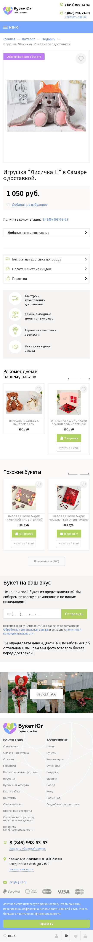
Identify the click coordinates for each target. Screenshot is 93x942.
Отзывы (8, 759)
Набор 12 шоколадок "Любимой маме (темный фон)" (24, 518)
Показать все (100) (46, 561)
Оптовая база (12, 804)
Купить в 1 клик (69, 448)
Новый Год (53, 797)
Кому (49, 791)
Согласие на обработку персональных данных (19, 819)
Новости (9, 778)
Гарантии (19, 278)
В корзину (71, 438)
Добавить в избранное (30, 204)
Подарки (52, 772)
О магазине (10, 746)
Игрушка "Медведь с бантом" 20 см (24, 422)
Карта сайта (11, 791)
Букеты (51, 752)
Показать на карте (21, 869)
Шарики (51, 778)
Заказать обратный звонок (27, 848)
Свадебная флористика (62, 804)
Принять (46, 923)
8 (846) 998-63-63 (77, 4)
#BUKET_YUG (46, 694)
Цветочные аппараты (17, 810)
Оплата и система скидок (31, 269)
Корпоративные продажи (20, 772)
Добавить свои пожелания (28, 232)
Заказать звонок (76, 17)
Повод (50, 784)
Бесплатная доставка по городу (36, 259)
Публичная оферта (16, 784)
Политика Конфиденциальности (18, 828)
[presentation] (73, 379)
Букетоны (53, 765)
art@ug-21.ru (18, 882)
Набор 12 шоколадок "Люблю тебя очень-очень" (69, 518)
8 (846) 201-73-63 (77, 13)
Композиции (54, 759)
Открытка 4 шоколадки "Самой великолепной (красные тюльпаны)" (69, 423)
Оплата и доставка (16, 752)
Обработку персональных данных (25, 630)
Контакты (9, 797)
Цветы (50, 746)
